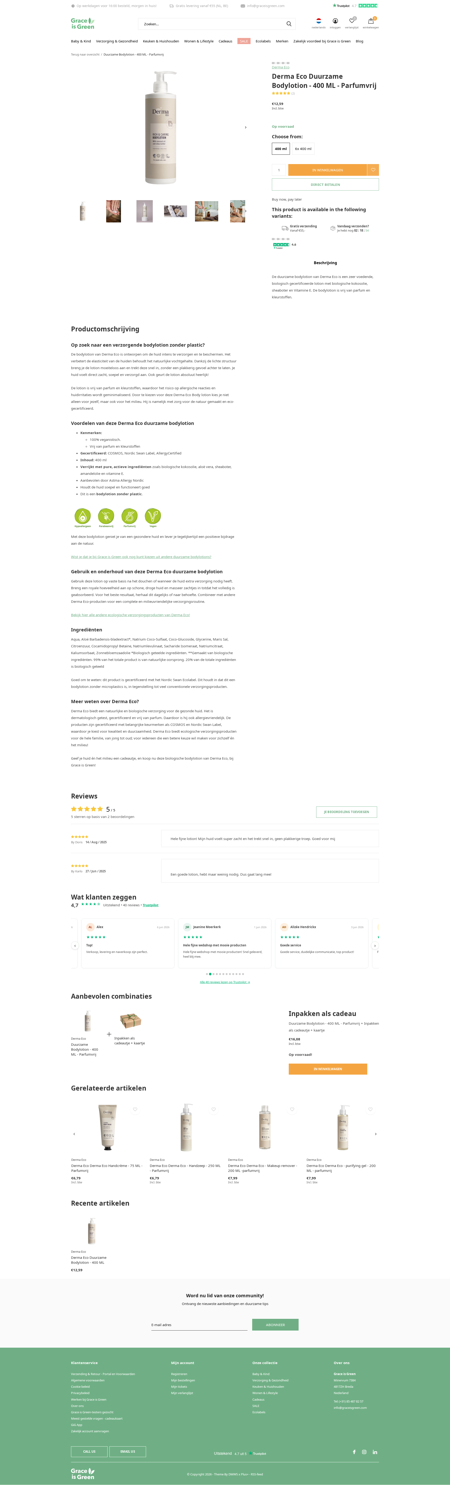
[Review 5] (220, 974)
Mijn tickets (179, 1386)
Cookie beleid (80, 1386)
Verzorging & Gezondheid (117, 41)
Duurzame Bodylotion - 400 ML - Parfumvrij (84, 1049)
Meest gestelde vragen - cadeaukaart (97, 1418)
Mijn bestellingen (183, 1380)
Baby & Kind (81, 41)
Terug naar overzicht (85, 54)
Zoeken (289, 24)
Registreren (179, 1374)
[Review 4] (217, 974)
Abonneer (275, 1324)
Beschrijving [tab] (325, 262)
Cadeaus (225, 41)
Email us (127, 1451)
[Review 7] (227, 974)
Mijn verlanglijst (182, 1393)
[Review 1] (207, 974)
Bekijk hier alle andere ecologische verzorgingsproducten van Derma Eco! (130, 614)
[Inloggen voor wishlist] (373, 170)
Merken (282, 41)
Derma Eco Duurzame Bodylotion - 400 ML (88, 1260)
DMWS (233, 1474)
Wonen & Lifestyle (199, 41)
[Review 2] (210, 974)
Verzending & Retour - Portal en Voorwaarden (103, 1374)
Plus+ (244, 1474)
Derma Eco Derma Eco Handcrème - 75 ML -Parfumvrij (106, 1168)
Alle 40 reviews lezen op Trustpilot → (225, 982)
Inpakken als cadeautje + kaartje (129, 1040)
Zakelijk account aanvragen (90, 1431)
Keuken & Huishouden (161, 41)
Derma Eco (280, 67)
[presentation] (245, 127)
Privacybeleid (80, 1393)
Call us (89, 1451)
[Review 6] (223, 974)
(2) (293, 93)
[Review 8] (230, 974)
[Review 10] (236, 974)
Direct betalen (325, 184)
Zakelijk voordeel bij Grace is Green (322, 41)
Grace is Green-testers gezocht (92, 1412)
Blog (359, 41)
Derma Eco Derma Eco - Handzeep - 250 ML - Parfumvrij (185, 1168)
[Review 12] (243, 974)
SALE (244, 41)
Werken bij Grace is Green (88, 1399)
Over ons (77, 1406)
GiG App (76, 1425)
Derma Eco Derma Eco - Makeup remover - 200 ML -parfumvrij (262, 1168)
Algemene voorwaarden (88, 1380)
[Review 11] (240, 974)
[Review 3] (213, 974)
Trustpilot (150, 905)
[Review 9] (233, 974)
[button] (82, 211)
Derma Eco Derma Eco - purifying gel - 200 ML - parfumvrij (341, 1168)
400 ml (281, 148)
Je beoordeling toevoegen (346, 812)
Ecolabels (263, 41)
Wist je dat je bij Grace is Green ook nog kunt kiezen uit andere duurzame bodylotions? (141, 556)
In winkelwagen (327, 170)
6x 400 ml (303, 148)
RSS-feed (257, 1474)
